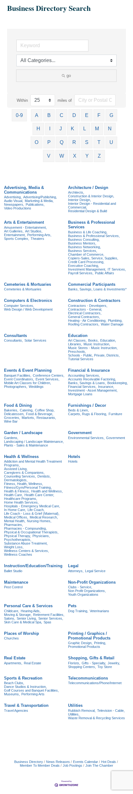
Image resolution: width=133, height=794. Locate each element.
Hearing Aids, (31, 611)
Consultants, (13, 340)
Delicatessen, (14, 414)
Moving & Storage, (18, 615)
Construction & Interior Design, (91, 196)
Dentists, (44, 476)
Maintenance (16, 582)
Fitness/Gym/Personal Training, (28, 487)
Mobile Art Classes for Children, (27, 383)
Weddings (36, 386)
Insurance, (106, 386)
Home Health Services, (21, 502)
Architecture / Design (88, 187)
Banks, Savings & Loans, (87, 383)
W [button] (61, 156)
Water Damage (112, 324)
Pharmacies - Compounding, (25, 528)
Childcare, (11, 611)
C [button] (61, 115)
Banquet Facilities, (17, 375)
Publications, (35, 204)
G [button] (111, 115)
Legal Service (95, 571)
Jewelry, (114, 663)
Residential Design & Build (87, 211)
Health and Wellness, (47, 491)
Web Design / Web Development (28, 309)
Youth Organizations (83, 594)
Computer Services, (19, 305)
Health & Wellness (21, 456)
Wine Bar (11, 421)
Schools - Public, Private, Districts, (94, 355)
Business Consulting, (84, 239)
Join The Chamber (99, 765)
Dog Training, (78, 611)
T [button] (99, 142)
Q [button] (61, 142)
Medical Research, (44, 517)
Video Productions (17, 208)
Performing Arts (33, 694)
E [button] (86, 115)
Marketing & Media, (39, 201)
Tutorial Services (80, 359)
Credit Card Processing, (86, 262)
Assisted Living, (16, 469)
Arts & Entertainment (24, 222)
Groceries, (12, 417)
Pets (72, 605)
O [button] (36, 142)
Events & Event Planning (28, 370)
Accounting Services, (84, 375)
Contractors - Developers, (87, 305)
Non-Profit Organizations (92, 582)
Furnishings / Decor (87, 405)
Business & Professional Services (91, 224)
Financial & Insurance (89, 370)
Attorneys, (76, 571)
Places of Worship (21, 633)
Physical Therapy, (17, 536)
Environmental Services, (86, 438)
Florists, (74, 663)
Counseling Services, (20, 476)
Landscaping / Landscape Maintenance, (34, 441)
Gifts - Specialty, (94, 663)
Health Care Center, (39, 495)
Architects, (76, 192)
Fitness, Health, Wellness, (23, 484)
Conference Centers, (48, 375)
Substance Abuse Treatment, (26, 543)
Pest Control (13, 587)
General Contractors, (84, 317)
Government (80, 432)
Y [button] (87, 156)
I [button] (49, 128)
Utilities (75, 705)
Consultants (15, 335)
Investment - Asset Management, (93, 390)
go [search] (68, 75)
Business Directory (28, 762)
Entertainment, (15, 235)
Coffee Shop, (44, 410)
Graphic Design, (80, 643)
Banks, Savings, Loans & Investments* (97, 289)
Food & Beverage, (39, 414)
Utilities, (73, 714)
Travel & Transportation (26, 705)
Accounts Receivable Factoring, (92, 379)
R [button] (74, 142)
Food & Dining (18, 405)
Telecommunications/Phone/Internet (95, 683)
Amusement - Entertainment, (25, 227)
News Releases (58, 762)
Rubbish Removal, (82, 710)
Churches (11, 638)
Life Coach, (36, 510)
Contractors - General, (85, 309)
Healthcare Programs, (20, 498)
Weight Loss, (14, 547)
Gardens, (11, 438)
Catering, (26, 410)
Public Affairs (104, 273)
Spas (47, 622)
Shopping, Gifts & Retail (91, 658)
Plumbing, (115, 320)
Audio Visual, (13, 201)
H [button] (38, 128)
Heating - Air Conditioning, (87, 320)
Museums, (12, 694)
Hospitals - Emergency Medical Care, (32, 506)
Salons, (9, 618)
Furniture (115, 414)
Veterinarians (99, 611)
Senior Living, (27, 618)
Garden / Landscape (23, 432)
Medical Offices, (16, 517)
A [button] (36, 115)
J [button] (60, 128)
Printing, (100, 643)
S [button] (86, 142)
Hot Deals (108, 762)
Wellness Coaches (18, 554)
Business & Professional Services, (94, 236)
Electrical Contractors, (84, 313)
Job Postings (72, 765)
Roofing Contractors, (83, 324)
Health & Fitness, (17, 491)
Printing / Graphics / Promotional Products (89, 635)
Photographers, (15, 386)
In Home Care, (15, 510)
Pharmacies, (13, 525)
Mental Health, (14, 521)
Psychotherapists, (17, 539)
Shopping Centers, (82, 667)
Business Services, (82, 251)
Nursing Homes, (39, 521)
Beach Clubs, (14, 683)
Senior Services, (50, 618)
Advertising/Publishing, (40, 197)
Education (78, 335)
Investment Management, (87, 269)
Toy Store (104, 667)
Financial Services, (82, 386)
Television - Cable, (111, 710)
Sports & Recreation (23, 678)
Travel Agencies (16, 710)
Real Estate (14, 658)
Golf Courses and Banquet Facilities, (31, 690)
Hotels (74, 456)
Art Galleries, (14, 231)
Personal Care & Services (28, 605)
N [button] (110, 128)
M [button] (97, 128)
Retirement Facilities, (48, 615)
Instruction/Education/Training (33, 565)
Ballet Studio (13, 571)
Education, (108, 340)
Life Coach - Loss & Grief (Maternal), (31, 513)
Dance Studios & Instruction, (25, 687)
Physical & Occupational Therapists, (31, 532)
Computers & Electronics (28, 300)
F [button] (99, 115)
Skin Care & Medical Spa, (23, 622)
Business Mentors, (82, 243)
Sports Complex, (16, 238)
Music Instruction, (97, 344)
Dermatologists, (16, 480)
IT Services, (117, 269)
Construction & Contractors (94, 300)
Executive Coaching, (83, 265)
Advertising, (13, 197)
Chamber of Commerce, (86, 254)
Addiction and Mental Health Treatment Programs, (33, 463)
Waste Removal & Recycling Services (96, 718)
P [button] (49, 142)
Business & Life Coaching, (87, 232)
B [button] (49, 115)
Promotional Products (84, 646)
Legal (73, 565)
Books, (93, 340)
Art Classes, (77, 340)
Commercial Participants (91, 284)
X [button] (74, 156)
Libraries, (75, 344)
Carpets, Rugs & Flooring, (87, 414)
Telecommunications (88, 678)
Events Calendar (85, 762)
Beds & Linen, (78, 410)
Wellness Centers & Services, (26, 551)
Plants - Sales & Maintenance (26, 445)
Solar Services (35, 340)
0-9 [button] (19, 115)
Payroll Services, (80, 273)
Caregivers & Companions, (24, 472)
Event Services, (47, 379)
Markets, (28, 417)
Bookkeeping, (117, 383)
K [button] (72, 128)
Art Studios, (33, 231)
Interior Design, (79, 200)
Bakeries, (11, 410)
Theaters (37, 238)
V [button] (48, 156)
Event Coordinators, (19, 379)
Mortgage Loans (80, 394)
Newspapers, (14, 204)
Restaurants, (46, 417)
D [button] (74, 115)
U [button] (111, 142)
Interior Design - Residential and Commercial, (92, 205)
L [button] (84, 128)
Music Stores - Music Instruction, (93, 348)
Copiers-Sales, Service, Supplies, (93, 258)
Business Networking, (84, 247)
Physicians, (41, 536)
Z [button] (99, 156)
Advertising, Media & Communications (24, 190)
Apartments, (13, 663)
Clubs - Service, (80, 587)
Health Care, (13, 495)
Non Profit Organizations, (87, 591)
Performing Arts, (39, 235)
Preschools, (77, 351)
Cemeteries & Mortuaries (27, 284)
